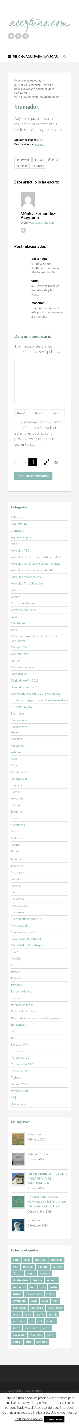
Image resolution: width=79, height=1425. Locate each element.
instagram (17, 872)
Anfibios (16, 739)
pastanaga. (39, 258)
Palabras (16, 985)
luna (45, 1300)
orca (28, 1314)
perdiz (53, 1314)
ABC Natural (19, 524)
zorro (50, 1335)
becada (28, 1266)
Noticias (16, 958)
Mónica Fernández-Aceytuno (35, 84)
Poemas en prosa (22, 1004)
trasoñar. (37, 303)
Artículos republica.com (26, 577)
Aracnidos (17, 745)
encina (37, 1280)
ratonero (19, 1321)
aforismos (17, 530)
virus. (35, 281)
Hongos (16, 805)
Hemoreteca (19, 726)
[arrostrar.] (18, 1225)
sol (40, 1321)
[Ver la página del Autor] (43, 199)
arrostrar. (35, 1220)
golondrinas (34, 1294)
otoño (40, 1314)
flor (42, 1287)
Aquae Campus (21, 537)
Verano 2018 (19, 1090)
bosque (43, 1266)
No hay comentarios (39, 96)
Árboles (16, 752)
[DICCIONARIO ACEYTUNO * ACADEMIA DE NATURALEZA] (18, 1178)
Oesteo (16, 965)
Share (40, 165)
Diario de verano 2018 (25, 687)
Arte (14, 543)
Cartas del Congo (22, 603)
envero (51, 1280)
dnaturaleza (20, 1280)
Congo (15, 660)
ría (12, 1031)
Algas (14, 732)
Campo (15, 596)
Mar (13, 831)
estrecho (19, 1287)
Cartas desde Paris (23, 610)
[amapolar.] (18, 1139)
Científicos (18, 623)
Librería (16, 885)
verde (46, 1328)
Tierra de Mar (20, 1071)
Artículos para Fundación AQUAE (33, 570)
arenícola (56, 1259)
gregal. (39, 144)
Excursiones (19, 720)
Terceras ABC (20, 1057)
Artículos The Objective (27, 583)
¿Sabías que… (19, 1104)
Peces (15, 851)
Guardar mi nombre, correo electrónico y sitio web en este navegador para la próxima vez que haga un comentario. (38, 433)
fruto (53, 1287)
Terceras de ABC (22, 1064)
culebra (45, 1273)
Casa (14, 616)
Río (13, 1038)
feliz (32, 1287)
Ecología (16, 785)
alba (27, 1259)
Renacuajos (18, 1024)
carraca (57, 1266)
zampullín (36, 1335)
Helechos (17, 798)
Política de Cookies (29, 1419)
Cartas (17, 1273)
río (31, 1321)
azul (15, 1266)
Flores (15, 792)
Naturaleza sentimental (26, 938)
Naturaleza (55, 1307)
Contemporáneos (22, 667)
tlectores (31, 1328)
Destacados (19, 673)
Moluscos (17, 838)
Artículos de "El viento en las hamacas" (36, 563)
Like (40, 160)
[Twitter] (11, 36)
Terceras (17, 1051)
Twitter (16, 1077)
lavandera (19, 1300)
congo (31, 1273)
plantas (16, 998)
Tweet (24, 160)
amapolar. (35, 1134)
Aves (14, 758)
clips (14, 629)
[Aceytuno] (39, 20)
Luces (15, 818)
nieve (14, 952)
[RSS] (25, 36)
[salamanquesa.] (18, 1159)
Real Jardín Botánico (24, 1011)
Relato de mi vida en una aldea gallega (35, 1018)
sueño (51, 1321)
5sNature (17, 517)
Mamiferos (18, 825)
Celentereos (19, 778)
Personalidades (21, 991)
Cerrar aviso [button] (54, 1419)
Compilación (19, 647)
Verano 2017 (19, 1084)
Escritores (17, 713)
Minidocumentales (23, 932)
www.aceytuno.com (41, 222)
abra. (39, 139)
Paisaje (15, 971)
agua (16, 1259)
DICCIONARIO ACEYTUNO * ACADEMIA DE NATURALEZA (47, 1178)
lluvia (34, 1300)
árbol (29, 1341)
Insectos (17, 811)
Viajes (15, 1097)
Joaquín (16, 879)
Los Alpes (17, 899)
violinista (19, 1335)
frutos (17, 1294)
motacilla (37, 1307)
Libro (14, 892)
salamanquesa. (38, 1154)
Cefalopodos (19, 772)
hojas (50, 1294)
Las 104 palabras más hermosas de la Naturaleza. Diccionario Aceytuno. (47, 1201)
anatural (40, 1259)
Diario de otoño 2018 (25, 680)
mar (55, 1300)
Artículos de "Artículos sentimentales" (36, 557)
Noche (15, 844)
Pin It (23, 165)
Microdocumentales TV (26, 918)
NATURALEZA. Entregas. (27, 945)
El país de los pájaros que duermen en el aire (39, 700)
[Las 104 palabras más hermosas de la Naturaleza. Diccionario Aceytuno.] (18, 1202)
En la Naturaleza (21, 707)
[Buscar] (64, 56)
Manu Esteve (19, 905)
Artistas (16, 590)
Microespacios (20, 925)
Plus (55, 160)
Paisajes (16, 978)
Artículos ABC (20, 550)
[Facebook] (18, 36)
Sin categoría (19, 1044)
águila (17, 1341)
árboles (42, 1341)
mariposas (17, 912)
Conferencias (20, 654)
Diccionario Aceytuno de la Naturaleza (36, 693)
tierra (16, 1328)
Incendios (17, 859)
